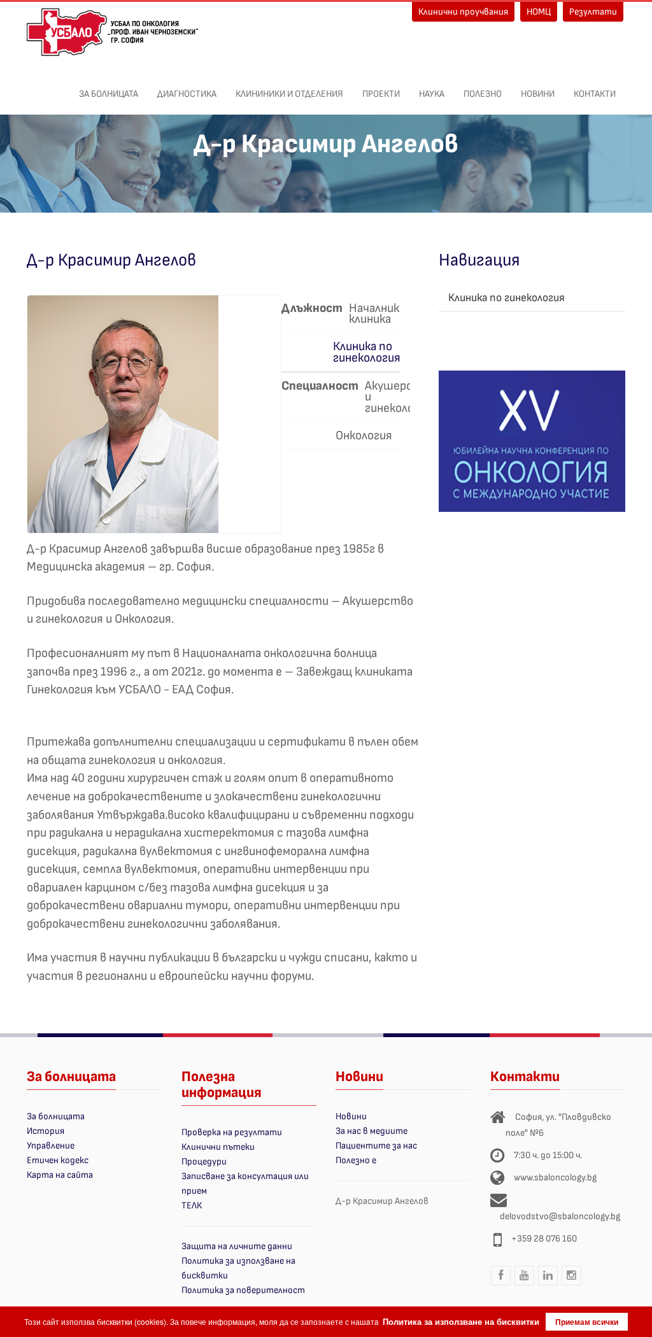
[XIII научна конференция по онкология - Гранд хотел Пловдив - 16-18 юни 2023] (532, 440)
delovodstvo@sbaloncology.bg (560, 1216)
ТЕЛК (191, 1205)
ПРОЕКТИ (381, 94)
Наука (431, 94)
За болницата (108, 94)
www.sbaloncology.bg (555, 1177)
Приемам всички (586, 1321)
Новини (538, 94)
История (45, 1131)
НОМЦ (539, 12)
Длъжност (312, 308)
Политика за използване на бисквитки (461, 1321)
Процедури (204, 1162)
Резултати (593, 12)
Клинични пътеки (218, 1147)
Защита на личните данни (236, 1246)
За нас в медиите (372, 1131)
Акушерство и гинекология (400, 396)
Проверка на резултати (231, 1132)
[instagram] (572, 1285)
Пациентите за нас (376, 1146)
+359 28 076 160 (544, 1239)
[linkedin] (548, 1285)
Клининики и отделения (289, 94)
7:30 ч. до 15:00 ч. (548, 1155)
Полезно (483, 94)
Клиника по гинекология (366, 352)
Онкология (364, 434)
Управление (50, 1146)
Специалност (319, 385)
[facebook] (501, 1285)
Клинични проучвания (463, 12)
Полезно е (356, 1160)
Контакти (595, 94)
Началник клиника (374, 313)
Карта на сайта (60, 1175)
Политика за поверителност (243, 1290)
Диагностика (186, 94)
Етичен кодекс (58, 1160)
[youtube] (524, 1285)
